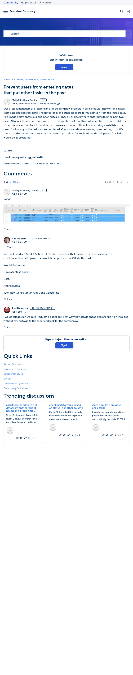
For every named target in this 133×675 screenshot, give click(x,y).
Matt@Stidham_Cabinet (25, 100)
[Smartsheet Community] (23, 11)
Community (10, 2)
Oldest (17, 182)
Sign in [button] (64, 67)
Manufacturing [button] (12, 163)
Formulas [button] (28, 163)
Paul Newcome (20, 308)
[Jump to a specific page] (127, 182)
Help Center (28, 2)
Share (7, 151)
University (45, 2)
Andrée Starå (19, 238)
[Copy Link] (58, 103)
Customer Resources (14, 369)
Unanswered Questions (66, 383)
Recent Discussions (13, 364)
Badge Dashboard (13, 374)
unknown (51, 103)
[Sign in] (128, 11)
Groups (7, 378)
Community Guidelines (15, 388)
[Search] (122, 11)
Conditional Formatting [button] (48, 163)
